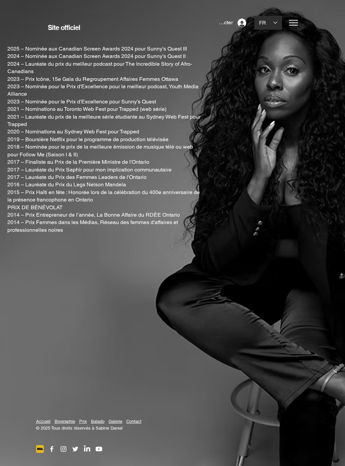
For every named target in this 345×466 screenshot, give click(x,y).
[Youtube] (99, 449)
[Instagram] (63, 449)
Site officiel (65, 28)
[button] (293, 23)
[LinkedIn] (87, 449)
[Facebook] (52, 449)
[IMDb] (40, 449)
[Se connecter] (242, 23)
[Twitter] (75, 449)
